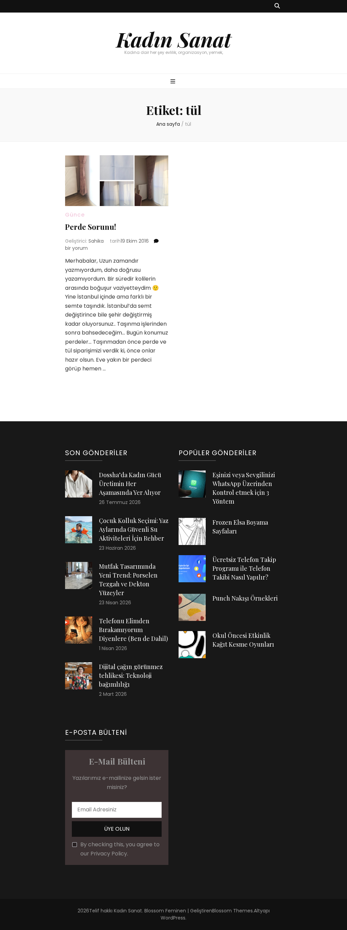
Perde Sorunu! (90, 227)
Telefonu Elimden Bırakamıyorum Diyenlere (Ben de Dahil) (133, 630)
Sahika (96, 241)
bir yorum (76, 248)
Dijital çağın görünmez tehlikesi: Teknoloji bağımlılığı (131, 675)
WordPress (173, 917)
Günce (75, 215)
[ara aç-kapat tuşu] (277, 6)
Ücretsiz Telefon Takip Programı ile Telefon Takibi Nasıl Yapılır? (244, 568)
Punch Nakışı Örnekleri (245, 598)
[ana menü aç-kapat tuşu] (173, 81)
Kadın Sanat (173, 39)
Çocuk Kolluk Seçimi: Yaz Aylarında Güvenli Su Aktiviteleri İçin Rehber (133, 529)
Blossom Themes (232, 910)
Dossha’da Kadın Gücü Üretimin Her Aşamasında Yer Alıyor (130, 484)
